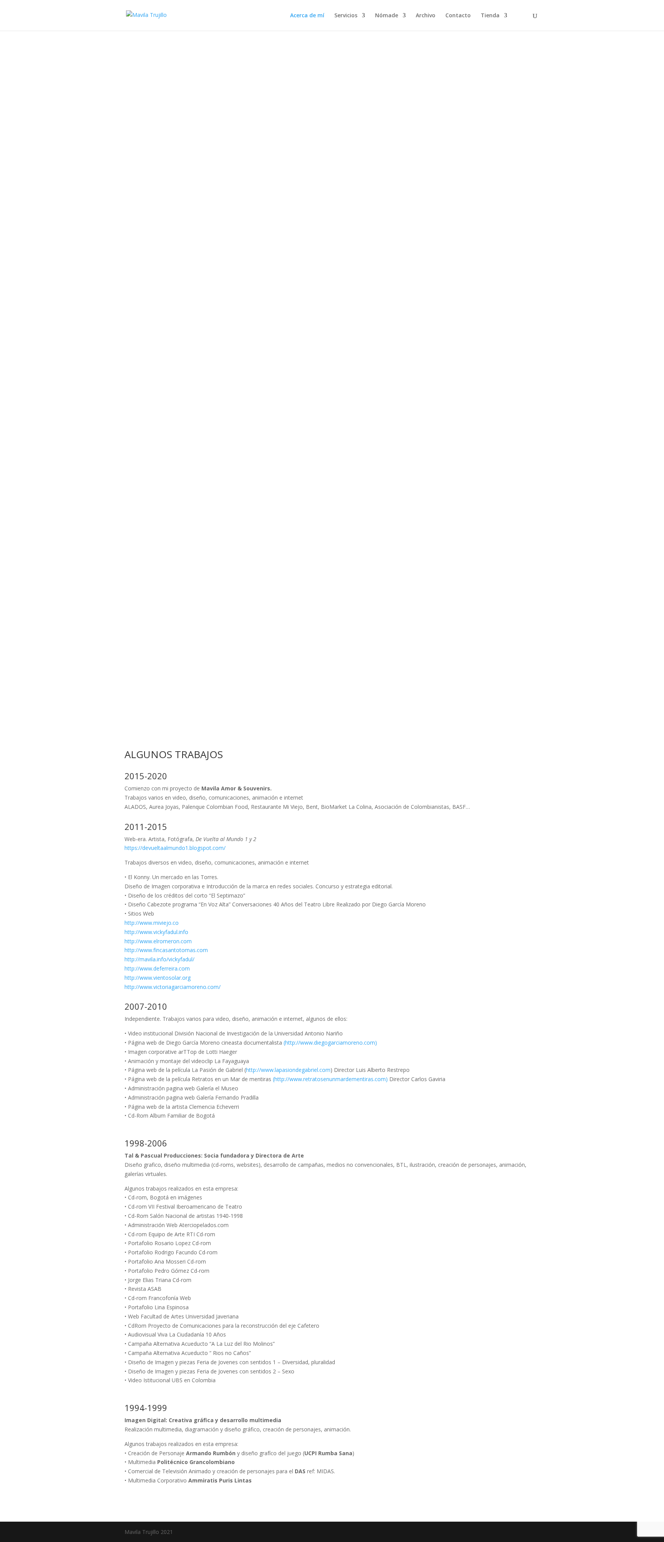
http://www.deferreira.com (157, 968)
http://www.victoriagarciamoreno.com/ (172, 986)
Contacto (458, 16)
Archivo (425, 16)
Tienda (490, 16)
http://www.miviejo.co (151, 922)
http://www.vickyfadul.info (156, 932)
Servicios (345, 16)
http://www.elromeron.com (158, 941)
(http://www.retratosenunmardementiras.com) (330, 1079)
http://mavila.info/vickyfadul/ (159, 959)
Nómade (386, 16)
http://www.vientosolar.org (157, 977)
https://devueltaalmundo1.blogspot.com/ (175, 847)
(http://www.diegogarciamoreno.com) (330, 1042)
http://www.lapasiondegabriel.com (288, 1069)
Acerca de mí (307, 16)
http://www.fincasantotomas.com (166, 950)
